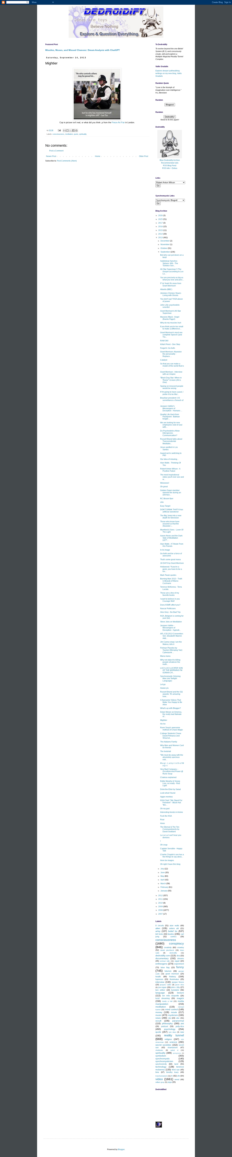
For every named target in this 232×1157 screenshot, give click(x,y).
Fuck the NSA (166, 816)
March (163, 883)
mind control (171, 1009)
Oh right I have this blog (170, 864)
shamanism (173, 1047)
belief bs (172, 931)
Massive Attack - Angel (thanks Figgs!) (169, 318)
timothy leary (172, 1072)
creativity (168, 947)
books (171, 934)
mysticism (173, 1015)
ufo (178, 1076)
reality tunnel (174, 1035)
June (163, 872)
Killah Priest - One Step (170, 344)
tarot (176, 1064)
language (160, 992)
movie (174, 1012)
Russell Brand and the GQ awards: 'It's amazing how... (171, 694)
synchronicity (161, 1064)
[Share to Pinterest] (76, 130)
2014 (160, 234)
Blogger (121, 1149)
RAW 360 (164, 341)
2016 (160, 226)
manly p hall (167, 1001)
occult (158, 1020)
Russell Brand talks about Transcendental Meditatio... (171, 441)
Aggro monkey (166, 797)
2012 (160, 895)
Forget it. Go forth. (167, 348)
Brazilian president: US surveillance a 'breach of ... (171, 400)
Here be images (167, 860)
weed (177, 1079)
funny (180, 967)
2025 (160, 219)
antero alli (174, 928)
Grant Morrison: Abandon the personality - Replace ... (171, 354)
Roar (162, 819)
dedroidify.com (162, 955)
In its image (165, 550)
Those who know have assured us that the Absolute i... (169, 523)
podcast (164, 1026)
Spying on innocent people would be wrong (171, 387)
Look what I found (167, 793)
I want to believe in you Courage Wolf (170, 600)
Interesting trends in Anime (171, 812)
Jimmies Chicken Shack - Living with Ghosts (171, 294)
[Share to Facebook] (73, 130)
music (158, 1015)
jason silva (179, 985)
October (164, 248)
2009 (160, 906)
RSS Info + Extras (169, 168)
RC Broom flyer (166, 498)
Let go (163, 684)
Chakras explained (168, 777)
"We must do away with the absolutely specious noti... (171, 757)
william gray (159, 1082)
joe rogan (162, 987)
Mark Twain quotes (168, 575)
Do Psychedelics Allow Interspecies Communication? (170, 433)
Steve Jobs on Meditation (171, 622)
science (173, 1042)
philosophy (167, 1023)
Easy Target (165, 506)
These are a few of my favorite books (169, 594)
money (158, 1012)
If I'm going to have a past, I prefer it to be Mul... (171, 393)
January (164, 891)
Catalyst (163, 360)
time (157, 1072)
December (165, 241)
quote (76, 134)
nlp (169, 1018)
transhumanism (161, 1076)
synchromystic (162, 1058)
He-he (163, 724)
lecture (180, 992)
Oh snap (163, 845)
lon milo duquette (170, 996)
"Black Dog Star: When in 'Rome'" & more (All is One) (171, 380)
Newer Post (51, 156)
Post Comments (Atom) (67, 161)
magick (180, 998)
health (158, 977)
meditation (69, 134)
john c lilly (175, 987)
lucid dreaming (162, 998)
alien (157, 928)
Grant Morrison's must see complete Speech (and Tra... (171, 334)
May (163, 876)
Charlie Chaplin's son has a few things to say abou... (172, 855)
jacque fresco (178, 982)
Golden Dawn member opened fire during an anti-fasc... (170, 492)
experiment (179, 964)
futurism (168, 971)
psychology (169, 1029)
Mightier (163, 720)
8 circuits (159, 925)
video (159, 1079)
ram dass (172, 1032)
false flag (165, 967)
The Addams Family (168, 742)
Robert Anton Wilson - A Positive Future (170, 470)
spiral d (174, 1050)
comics (173, 937)
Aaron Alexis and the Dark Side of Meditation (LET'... (171, 538)
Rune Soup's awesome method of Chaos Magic (171, 728)
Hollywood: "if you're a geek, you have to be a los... (171, 569)
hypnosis (159, 979)
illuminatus (174, 979)
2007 (160, 914)
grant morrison (172, 974)
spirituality (83, 134)
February (165, 887)
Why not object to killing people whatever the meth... (170, 662)
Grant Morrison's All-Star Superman (170, 312)
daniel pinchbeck (167, 950)
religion (168, 1039)
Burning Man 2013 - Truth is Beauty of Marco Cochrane (171, 581)
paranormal (178, 1020)
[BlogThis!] (67, 130)
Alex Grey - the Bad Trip (170, 612)
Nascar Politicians (168, 608)
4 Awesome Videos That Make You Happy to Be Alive (171, 702)
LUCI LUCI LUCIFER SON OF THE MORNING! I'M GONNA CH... (171, 670)
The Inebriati (165, 751)
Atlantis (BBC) (166, 289)
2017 (160, 223)
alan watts (174, 925)
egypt (177, 961)
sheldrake (159, 1050)
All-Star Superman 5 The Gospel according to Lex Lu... (171, 271)
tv (172, 1076)
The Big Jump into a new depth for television (170, 516)
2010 (160, 903)
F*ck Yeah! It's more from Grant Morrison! (170, 284)
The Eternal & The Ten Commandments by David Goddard (169, 829)
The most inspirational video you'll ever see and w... (172, 477)
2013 (160, 237)
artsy (157, 931)
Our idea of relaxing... (169, 459)
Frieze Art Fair (118, 122)
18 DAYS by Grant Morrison (172, 563)
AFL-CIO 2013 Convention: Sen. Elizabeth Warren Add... (171, 636)
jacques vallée (165, 985)
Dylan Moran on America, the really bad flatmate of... (171, 714)
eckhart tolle (165, 961)
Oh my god (165, 808)
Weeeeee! (164, 483)
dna (178, 956)
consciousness (58, 134)
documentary (162, 958)
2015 (160, 230)
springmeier (177, 1053)
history (172, 976)
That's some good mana (170, 559)
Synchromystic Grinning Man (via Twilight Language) (170, 678)
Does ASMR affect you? (170, 605)
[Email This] (64, 130)
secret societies (163, 1045)
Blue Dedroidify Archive (170, 160)
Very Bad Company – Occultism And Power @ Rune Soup (171, 771)
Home (97, 156)
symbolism (160, 1055)
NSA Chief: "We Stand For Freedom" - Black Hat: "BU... (171, 802)
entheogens (161, 963)
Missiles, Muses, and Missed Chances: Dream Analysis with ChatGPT (82, 50)
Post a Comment (56, 151)
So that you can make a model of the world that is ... (172, 366)
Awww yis (164, 688)
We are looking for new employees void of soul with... (171, 425)
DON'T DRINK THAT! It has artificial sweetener (171, 510)
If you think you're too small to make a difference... (171, 327)
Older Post (143, 156)
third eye (176, 1070)
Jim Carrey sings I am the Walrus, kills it (171, 643)
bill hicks (159, 934)
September (165, 252)
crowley (180, 947)
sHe (162, 502)
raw (182, 1032)
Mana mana (165, 656)
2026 (160, 215)
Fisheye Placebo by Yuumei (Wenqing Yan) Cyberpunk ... (171, 650)
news (158, 1018)
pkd (182, 1023)
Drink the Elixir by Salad (170, 789)
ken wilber (160, 990)
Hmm (162, 823)
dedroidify (173, 953)
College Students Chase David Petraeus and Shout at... (170, 735)
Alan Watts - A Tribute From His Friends (171, 545)
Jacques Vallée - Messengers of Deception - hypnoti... (170, 627)
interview (159, 982)
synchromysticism (164, 1061)
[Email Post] (59, 130)
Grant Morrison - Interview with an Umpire (171, 373)
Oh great (164, 486)
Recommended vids (169, 163)
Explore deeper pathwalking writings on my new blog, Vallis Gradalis (168, 73)
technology (160, 1066)
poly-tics (180, 1026)
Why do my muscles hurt (170, 323)
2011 (160, 899)
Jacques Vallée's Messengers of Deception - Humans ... (171, 408)
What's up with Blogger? (170, 708)
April (163, 880)
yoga (169, 1082)
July (162, 869)
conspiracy (176, 943)
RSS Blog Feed (169, 165)
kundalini (175, 990)
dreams (180, 958)
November (165, 244)
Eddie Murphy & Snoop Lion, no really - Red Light (170, 783)
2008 (160, 910)
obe (177, 1018)
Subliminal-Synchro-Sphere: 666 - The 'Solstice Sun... (169, 263)
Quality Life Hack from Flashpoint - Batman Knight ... (170, 416)
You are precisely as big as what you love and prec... (172, 278)
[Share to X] (70, 130)
